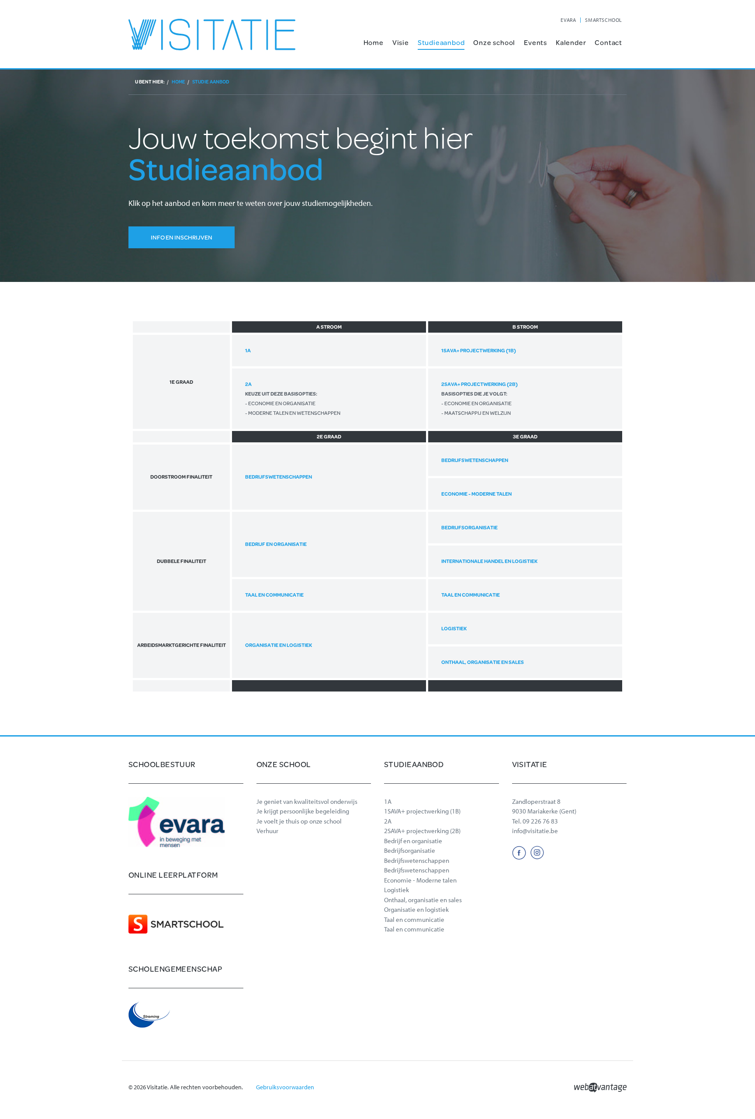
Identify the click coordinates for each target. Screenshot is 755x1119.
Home (374, 42)
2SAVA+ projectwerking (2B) (479, 398)
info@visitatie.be (535, 831)
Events (535, 42)
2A (292, 398)
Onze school (494, 42)
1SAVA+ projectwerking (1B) (478, 350)
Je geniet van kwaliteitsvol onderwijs (306, 801)
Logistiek (454, 628)
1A (248, 350)
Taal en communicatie (274, 594)
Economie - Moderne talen (476, 493)
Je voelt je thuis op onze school (299, 821)
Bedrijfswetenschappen (278, 476)
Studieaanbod (441, 42)
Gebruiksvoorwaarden (285, 1087)
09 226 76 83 (540, 821)
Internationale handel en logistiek (489, 561)
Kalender (571, 42)
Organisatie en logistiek (278, 645)
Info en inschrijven (181, 237)
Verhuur (267, 831)
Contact (608, 42)
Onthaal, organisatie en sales (482, 662)
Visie (400, 42)
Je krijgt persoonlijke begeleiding (302, 811)
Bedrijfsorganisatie (469, 527)
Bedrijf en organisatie (276, 544)
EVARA (568, 20)
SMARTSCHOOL (603, 20)
